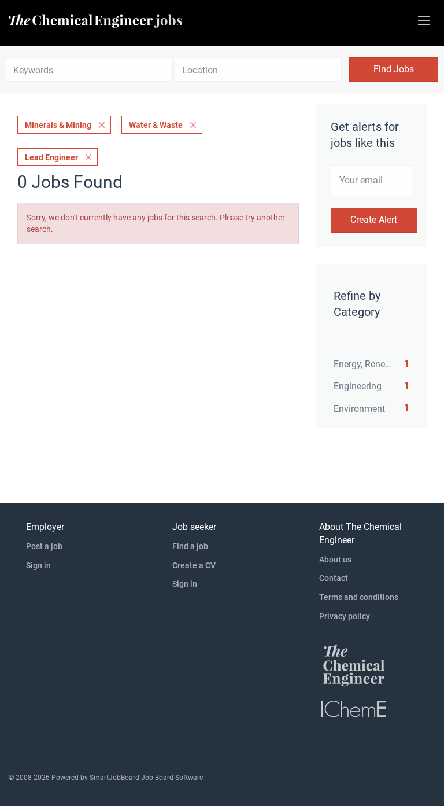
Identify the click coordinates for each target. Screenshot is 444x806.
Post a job (44, 546)
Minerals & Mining (58, 125)
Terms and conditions (358, 597)
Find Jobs (393, 69)
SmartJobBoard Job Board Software (146, 778)
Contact (333, 578)
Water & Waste (156, 125)
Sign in (38, 565)
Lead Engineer (51, 157)
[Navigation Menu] (424, 20)
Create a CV (194, 565)
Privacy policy (344, 616)
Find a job (190, 546)
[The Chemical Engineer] (353, 664)
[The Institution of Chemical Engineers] (353, 708)
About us (335, 559)
